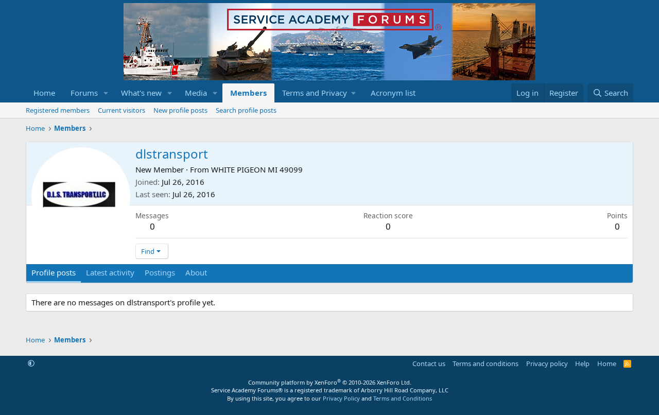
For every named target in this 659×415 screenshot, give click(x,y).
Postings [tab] (160, 272)
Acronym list (393, 93)
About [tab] (196, 272)
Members (248, 93)
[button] (106, 92)
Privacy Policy (341, 398)
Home (44, 93)
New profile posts (180, 110)
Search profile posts (246, 110)
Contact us (428, 363)
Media (196, 93)
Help (582, 363)
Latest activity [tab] (110, 272)
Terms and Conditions (402, 398)
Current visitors (121, 110)
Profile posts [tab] (53, 272)
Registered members (58, 110)
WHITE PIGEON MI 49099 (257, 169)
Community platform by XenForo (329, 382)
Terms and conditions (485, 363)
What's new (141, 93)
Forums (84, 93)
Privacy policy (547, 363)
